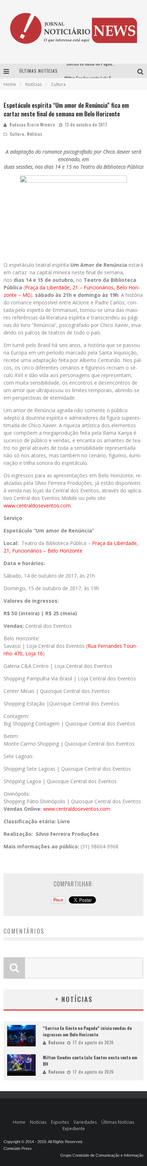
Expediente (73, 1129)
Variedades (85, 1122)
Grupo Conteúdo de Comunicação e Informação (101, 1155)
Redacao (57, 1042)
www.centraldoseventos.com (37, 505)
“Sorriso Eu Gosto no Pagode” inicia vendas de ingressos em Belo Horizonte (87, 1031)
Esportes (60, 1122)
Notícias (34, 134)
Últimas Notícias (117, 1122)
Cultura (17, 134)
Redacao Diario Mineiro (32, 124)
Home (10, 84)
